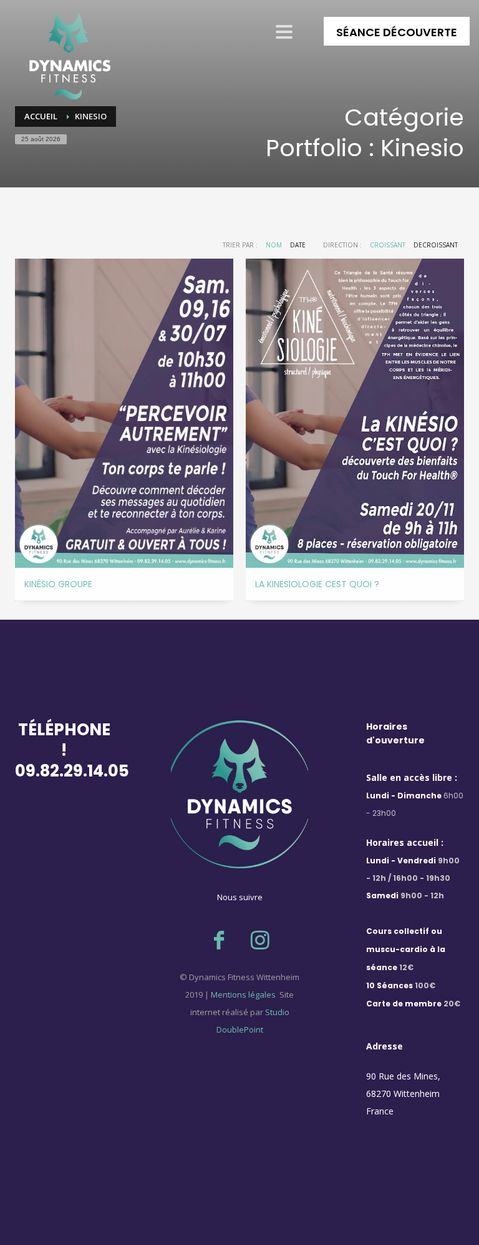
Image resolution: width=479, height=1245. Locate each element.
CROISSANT (387, 245)
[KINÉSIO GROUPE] (124, 413)
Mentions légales (242, 994)
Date (298, 245)
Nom (274, 245)
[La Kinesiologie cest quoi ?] (355, 413)
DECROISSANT (436, 245)
